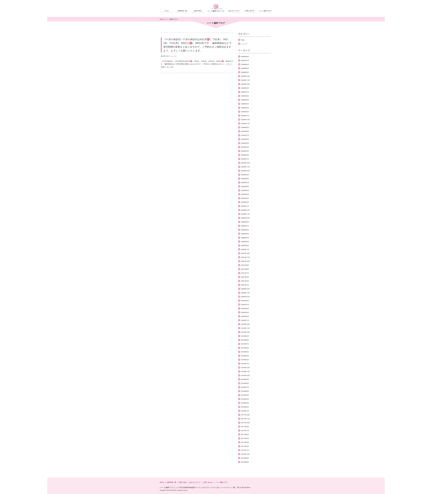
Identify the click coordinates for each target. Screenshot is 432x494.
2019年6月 (245, 348)
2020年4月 (245, 312)
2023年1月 (245, 206)
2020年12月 (245, 289)
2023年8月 (245, 178)
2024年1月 (245, 159)
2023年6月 (245, 186)
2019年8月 (245, 340)
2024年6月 (245, 139)
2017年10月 (245, 422)
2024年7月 (245, 135)
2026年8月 (245, 56)
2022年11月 (245, 214)
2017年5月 (245, 438)
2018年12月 (245, 367)
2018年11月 (245, 371)
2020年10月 (245, 296)
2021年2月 (245, 281)
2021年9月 (245, 265)
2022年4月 (245, 237)
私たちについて (234, 11)
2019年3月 (245, 359)
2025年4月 (245, 104)
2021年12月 (245, 253)
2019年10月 (245, 332)
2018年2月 (245, 407)
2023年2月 (245, 202)
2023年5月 (245, 190)
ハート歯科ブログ (265, 11)
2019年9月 (245, 336)
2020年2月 (245, 316)
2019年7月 (245, 344)
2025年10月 (245, 84)
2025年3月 (245, 108)
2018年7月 (245, 387)
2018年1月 (245, 411)
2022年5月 (245, 233)
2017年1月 (245, 450)
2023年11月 (245, 167)
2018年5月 (245, 395)
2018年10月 (245, 375)
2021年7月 (245, 273)
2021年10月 (245, 261)
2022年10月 (245, 218)
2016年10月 (245, 454)
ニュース (173, 56)
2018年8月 (245, 383)
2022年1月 (245, 249)
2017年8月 (245, 426)
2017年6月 (245, 434)
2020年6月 (245, 308)
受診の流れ (198, 11)
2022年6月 (245, 230)
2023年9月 (245, 174)
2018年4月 (245, 399)
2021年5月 (245, 277)
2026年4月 (245, 68)
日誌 (242, 40)
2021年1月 (245, 285)
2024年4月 (245, 147)
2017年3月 (245, 442)
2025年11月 (245, 80)
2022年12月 (245, 210)
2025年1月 (245, 115)
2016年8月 (245, 462)
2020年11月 (245, 293)
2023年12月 (245, 163)
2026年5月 (245, 64)
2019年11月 (245, 328)
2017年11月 (245, 419)
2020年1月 (245, 320)
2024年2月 (245, 155)
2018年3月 (245, 403)
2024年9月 (245, 127)
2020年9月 (245, 300)
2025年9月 (245, 88)
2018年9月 (245, 379)
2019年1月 (245, 363)
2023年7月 (245, 182)
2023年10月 (245, 171)
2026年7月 (245, 60)
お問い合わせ (249, 11)
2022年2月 (245, 245)
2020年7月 (245, 304)
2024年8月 (245, 131)
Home (167, 11)
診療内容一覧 (182, 11)
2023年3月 (245, 198)
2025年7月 (245, 92)
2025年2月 (245, 111)
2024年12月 (245, 119)
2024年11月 (245, 123)
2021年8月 (245, 269)
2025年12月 (245, 76)
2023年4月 (245, 194)
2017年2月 (245, 446)
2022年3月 (245, 241)
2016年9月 (245, 458)
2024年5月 (245, 143)
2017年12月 (245, 415)
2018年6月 (245, 391)
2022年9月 (245, 222)
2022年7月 (245, 226)
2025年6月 (245, 96)
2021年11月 (245, 257)
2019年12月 (245, 324)
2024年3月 (245, 151)
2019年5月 (245, 352)
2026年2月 (245, 72)
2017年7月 (245, 430)
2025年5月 (245, 100)
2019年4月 (245, 356)
